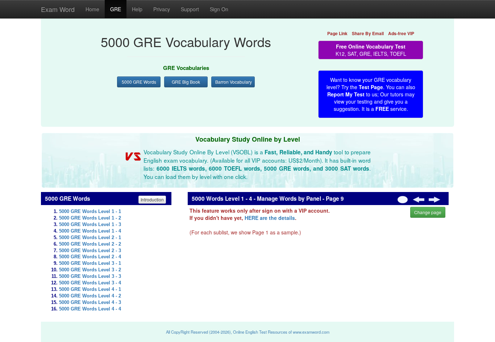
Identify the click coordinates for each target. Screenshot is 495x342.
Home (92, 9)
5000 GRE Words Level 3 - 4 (90, 282)
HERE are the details (270, 217)
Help (137, 9)
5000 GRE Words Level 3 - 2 (90, 269)
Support (190, 9)
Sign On (219, 9)
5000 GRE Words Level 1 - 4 (90, 231)
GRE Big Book (186, 82)
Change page (427, 212)
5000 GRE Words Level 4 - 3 (90, 302)
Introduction (152, 199)
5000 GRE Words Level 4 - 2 (90, 296)
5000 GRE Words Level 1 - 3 (90, 224)
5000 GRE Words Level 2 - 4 (90, 256)
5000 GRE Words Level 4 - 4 (90, 309)
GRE (115, 9)
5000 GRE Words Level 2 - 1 (90, 237)
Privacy (161, 9)
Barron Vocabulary (233, 82)
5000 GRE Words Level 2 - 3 (90, 250)
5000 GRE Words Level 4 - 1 (90, 289)
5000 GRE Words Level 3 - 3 (90, 276)
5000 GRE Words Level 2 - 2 (90, 244)
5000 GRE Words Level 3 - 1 (90, 263)
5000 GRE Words (139, 82)
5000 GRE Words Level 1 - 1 (90, 211)
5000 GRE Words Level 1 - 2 (90, 218)
